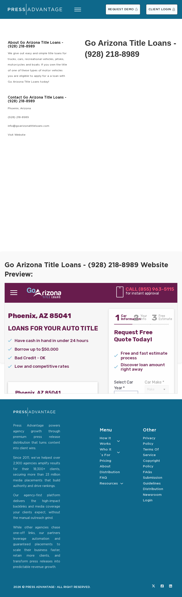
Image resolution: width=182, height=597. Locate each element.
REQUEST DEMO (121, 9)
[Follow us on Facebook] (162, 586)
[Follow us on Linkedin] (170, 586)
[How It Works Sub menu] (118, 441)
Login (147, 500)
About (105, 466)
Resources (109, 483)
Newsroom (152, 494)
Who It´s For (105, 452)
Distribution (110, 472)
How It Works (105, 441)
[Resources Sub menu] (121, 483)
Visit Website (17, 135)
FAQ (103, 477)
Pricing (105, 460)
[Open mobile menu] (77, 9)
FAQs (147, 472)
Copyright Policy (151, 463)
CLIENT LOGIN (159, 9)
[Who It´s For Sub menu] (118, 452)
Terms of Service (151, 452)
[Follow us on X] (153, 586)
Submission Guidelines (152, 480)
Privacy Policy (149, 441)
